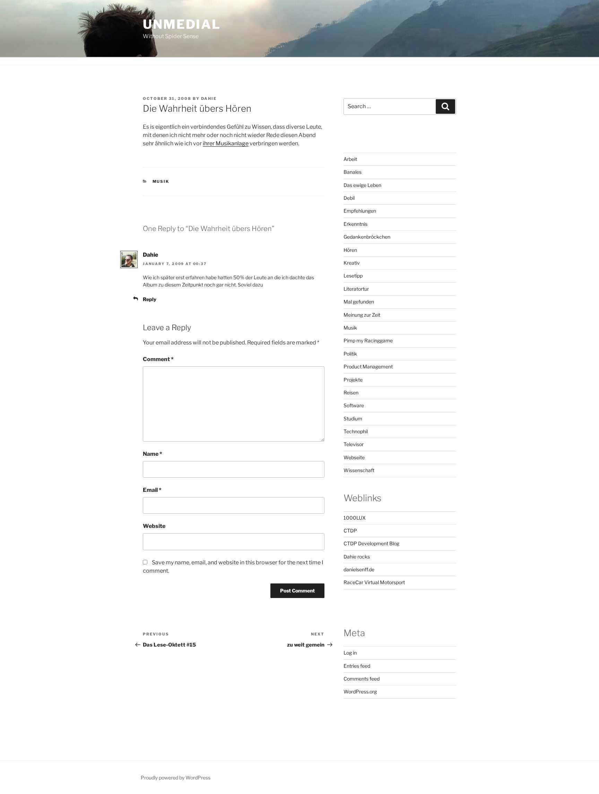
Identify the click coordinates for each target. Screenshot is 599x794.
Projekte (353, 380)
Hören (350, 250)
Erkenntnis (355, 224)
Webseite (354, 457)
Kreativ (352, 263)
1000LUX (355, 518)
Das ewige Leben (362, 185)
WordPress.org (360, 691)
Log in (350, 653)
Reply (149, 299)
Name (152, 454)
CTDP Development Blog (371, 543)
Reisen (351, 392)
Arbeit (350, 159)
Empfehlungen (360, 211)
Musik (161, 181)
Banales (353, 172)
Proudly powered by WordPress (175, 777)
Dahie (209, 98)
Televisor (354, 444)
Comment (158, 359)
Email (152, 490)
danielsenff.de (359, 569)
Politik (350, 354)
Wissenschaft (359, 470)
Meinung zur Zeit (362, 315)
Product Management (368, 366)
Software (354, 405)
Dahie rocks (357, 557)
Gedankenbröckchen (367, 237)
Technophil (356, 431)
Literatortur (356, 289)
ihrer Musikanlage (226, 143)
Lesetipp (353, 276)
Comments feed (362, 679)
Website (154, 526)
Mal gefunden (359, 302)
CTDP (350, 530)
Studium (353, 418)
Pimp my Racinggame (368, 340)
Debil (349, 198)
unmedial (182, 24)
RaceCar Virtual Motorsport (374, 582)
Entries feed (357, 666)
